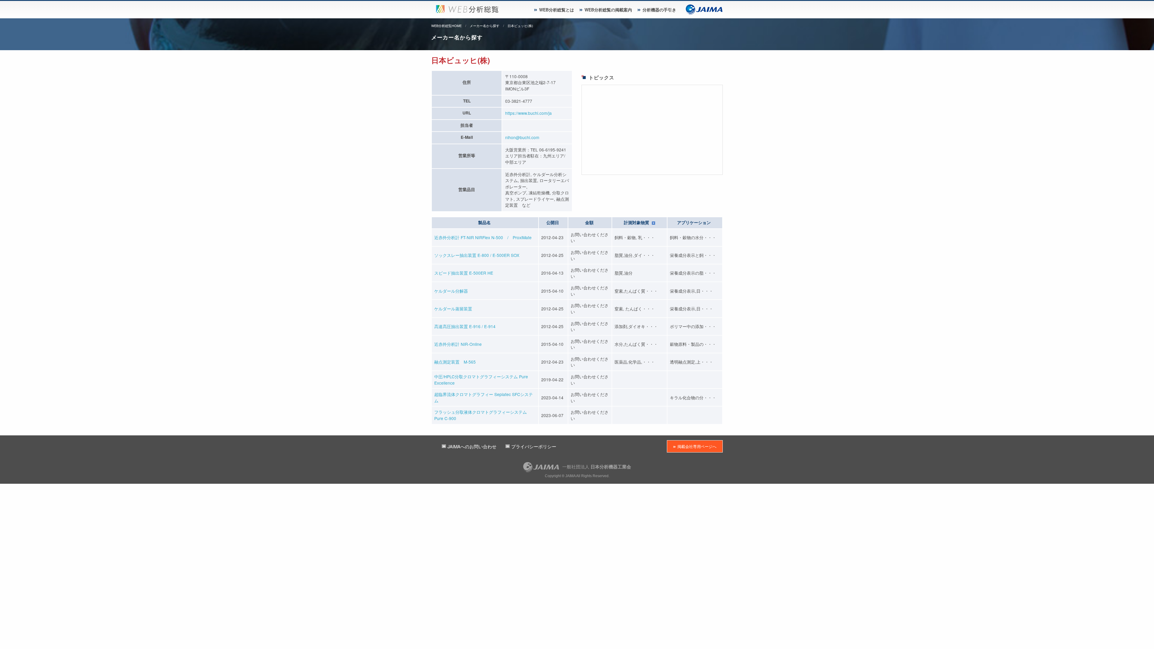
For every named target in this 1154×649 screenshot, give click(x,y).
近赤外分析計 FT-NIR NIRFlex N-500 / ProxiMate (483, 237)
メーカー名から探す (484, 25)
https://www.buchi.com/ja (528, 113)
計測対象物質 (637, 222)
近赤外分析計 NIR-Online (458, 344)
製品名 (484, 222)
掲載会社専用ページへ (696, 446)
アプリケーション (694, 222)
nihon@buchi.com (522, 137)
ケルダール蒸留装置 (453, 309)
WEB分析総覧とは (556, 10)
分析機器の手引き (659, 10)
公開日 (552, 222)
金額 (589, 222)
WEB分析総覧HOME (446, 25)
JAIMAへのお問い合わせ (471, 446)
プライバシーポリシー (533, 446)
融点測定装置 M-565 (455, 362)
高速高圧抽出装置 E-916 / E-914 (465, 326)
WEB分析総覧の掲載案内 (608, 10)
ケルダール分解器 (451, 291)
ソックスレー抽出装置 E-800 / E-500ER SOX (476, 255)
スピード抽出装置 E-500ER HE (463, 273)
